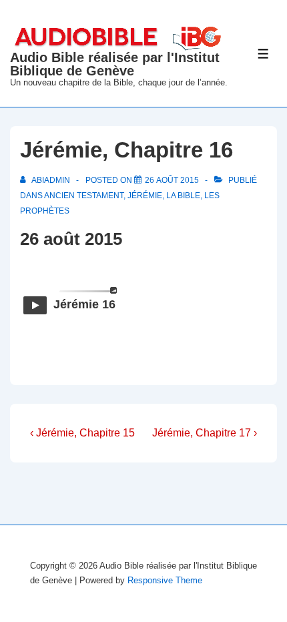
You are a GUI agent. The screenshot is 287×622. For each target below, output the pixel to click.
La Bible (183, 195)
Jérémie (144, 195)
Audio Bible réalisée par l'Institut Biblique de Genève (115, 64)
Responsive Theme (164, 580)
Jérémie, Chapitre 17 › (204, 432)
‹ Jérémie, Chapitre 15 (82, 432)
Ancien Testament (83, 195)
